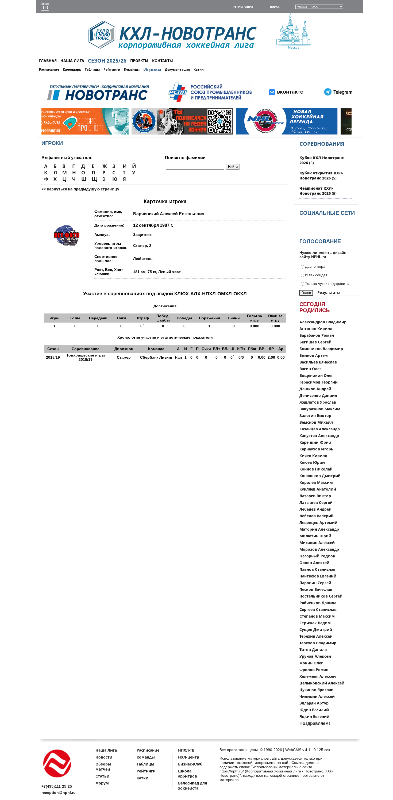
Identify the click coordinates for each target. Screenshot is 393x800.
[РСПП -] (210, 102)
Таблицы (92, 69)
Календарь (72, 69)
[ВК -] (286, 102)
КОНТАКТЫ (162, 60)
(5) (321, 175)
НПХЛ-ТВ (186, 750)
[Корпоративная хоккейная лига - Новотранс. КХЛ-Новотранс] (57, 778)
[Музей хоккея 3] (125, 133)
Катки (199, 69)
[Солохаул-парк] (334, 133)
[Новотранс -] (97, 102)
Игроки (152, 69)
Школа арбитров (187, 773)
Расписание (49, 69)
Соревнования (321, 143)
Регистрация (243, 7)
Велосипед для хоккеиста (192, 785)
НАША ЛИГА (72, 60)
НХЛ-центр (188, 757)
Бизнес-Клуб (190, 764)
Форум (102, 783)
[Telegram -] (337, 102)
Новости (103, 757)
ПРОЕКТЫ (139, 60)
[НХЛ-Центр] (229, 133)
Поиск (275, 7)
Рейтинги (111, 69)
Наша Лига (106, 750)
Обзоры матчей (103, 766)
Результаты (328, 292)
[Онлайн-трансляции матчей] (45, 7)
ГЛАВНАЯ (48, 60)
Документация (177, 69)
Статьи (102, 776)
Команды (132, 69)
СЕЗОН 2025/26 (107, 60)
